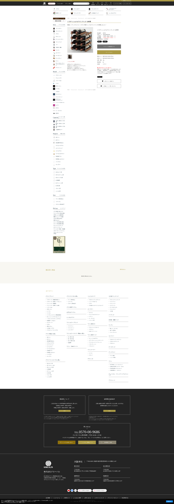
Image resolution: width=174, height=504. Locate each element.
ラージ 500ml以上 (71, 299)
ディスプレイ (112, 352)
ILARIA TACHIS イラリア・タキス (117, 366)
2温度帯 (69, 342)
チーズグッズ (112, 347)
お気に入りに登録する (109, 81)
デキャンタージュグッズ (115, 299)
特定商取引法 (125, 497)
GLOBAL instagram (85, 490)
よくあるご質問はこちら (87, 442)
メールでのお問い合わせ (67, 442)
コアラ (90, 303)
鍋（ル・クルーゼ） (114, 328)
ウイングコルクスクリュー (94, 314)
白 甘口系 (49, 373)
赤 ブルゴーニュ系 (50, 365)
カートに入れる (109, 52)
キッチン (111, 325)
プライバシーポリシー (112, 497)
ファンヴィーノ (71, 327)
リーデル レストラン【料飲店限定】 (54, 314)
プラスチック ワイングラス (52, 330)
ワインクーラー (77, 13)
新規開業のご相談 (108, 442)
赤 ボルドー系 (50, 363)
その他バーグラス (50, 328)
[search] (88, 3)
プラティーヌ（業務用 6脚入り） (53, 299)
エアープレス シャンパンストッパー (96, 340)
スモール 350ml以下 (72, 303)
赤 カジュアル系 (50, 367)
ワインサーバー (95, 8)
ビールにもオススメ (51, 348)
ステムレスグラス (50, 343)
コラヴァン (91, 329)
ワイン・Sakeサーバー (72, 346)
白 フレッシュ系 (50, 371)
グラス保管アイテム (71, 307)
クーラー (91, 353)
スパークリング (50, 344)
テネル (48, 324)
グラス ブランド (50, 296)
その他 (111, 311)
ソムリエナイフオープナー (112, 9)
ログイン (52, 3)
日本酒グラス (49, 350)
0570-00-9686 (87, 432)
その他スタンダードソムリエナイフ (96, 305)
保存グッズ (58, 13)
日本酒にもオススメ (51, 352)
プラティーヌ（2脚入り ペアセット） (54, 301)
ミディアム (70, 301)
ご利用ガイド (66, 497)
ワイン (110, 361)
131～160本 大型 (71, 340)
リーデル (49, 313)
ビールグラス (49, 346)
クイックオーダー (127, 3)
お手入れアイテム (71, 312)
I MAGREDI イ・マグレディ (115, 370)
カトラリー (111, 336)
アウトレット (112, 380)
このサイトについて (99, 497)
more (65, 410)
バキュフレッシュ (92, 344)
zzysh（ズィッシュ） (93, 331)
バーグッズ (111, 314)
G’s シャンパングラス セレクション (54, 316)
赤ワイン (49, 337)
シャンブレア (70, 329)
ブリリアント (70, 326)
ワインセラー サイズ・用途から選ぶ (75, 333)
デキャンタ (90, 358)
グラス (57, 8)
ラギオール (112, 343)
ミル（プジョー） (113, 332)
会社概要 (48, 497)
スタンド (91, 355)
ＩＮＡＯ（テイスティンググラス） (54, 318)
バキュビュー (91, 346)
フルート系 (49, 374)
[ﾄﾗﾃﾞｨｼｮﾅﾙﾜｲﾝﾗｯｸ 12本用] (80, 40)
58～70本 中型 (71, 338)
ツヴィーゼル (49, 307)
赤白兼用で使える (50, 341)
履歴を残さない (123, 269)
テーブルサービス (113, 307)
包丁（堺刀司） (113, 330)
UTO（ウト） (49, 309)
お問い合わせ (87, 497)
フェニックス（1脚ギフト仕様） (53, 305)
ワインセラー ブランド (72, 322)
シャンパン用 (91, 320)
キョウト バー (50, 322)
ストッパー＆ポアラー (93, 338)
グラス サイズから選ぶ (72, 296)
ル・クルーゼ (91, 318)
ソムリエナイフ (91, 296)
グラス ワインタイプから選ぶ (53, 360)
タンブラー (49, 356)
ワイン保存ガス (91, 323)
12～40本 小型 (71, 336)
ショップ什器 (112, 357)
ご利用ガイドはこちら (126, 0)
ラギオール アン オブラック (94, 299)
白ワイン (49, 339)
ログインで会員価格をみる (109, 46)
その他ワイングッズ (113, 296)
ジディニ (91, 316)
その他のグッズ (95, 13)
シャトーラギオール (93, 301)
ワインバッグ (112, 303)
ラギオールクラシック (114, 341)
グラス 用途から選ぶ (51, 333)
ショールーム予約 (117, 3)
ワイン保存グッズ (92, 334)
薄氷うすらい (49, 326)
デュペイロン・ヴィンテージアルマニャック (118, 375)
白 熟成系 (49, 369)
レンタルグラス (112, 13)
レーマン (49, 311)
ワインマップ (112, 309)
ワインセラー (77, 8)
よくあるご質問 (77, 497)
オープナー (90, 309)
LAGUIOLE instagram (100, 490)
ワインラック (112, 301)
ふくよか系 (49, 376)
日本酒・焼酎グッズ (113, 319)
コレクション (112, 305)
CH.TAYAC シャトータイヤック (116, 364)
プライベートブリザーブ (94, 327)
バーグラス (49, 354)
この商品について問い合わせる (109, 86)
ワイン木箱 (112, 355)
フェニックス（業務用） (52, 303)
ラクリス (91, 312)
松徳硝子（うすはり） (51, 320)
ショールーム (56, 497)
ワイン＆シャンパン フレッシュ (95, 342)
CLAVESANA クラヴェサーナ (116, 368)
